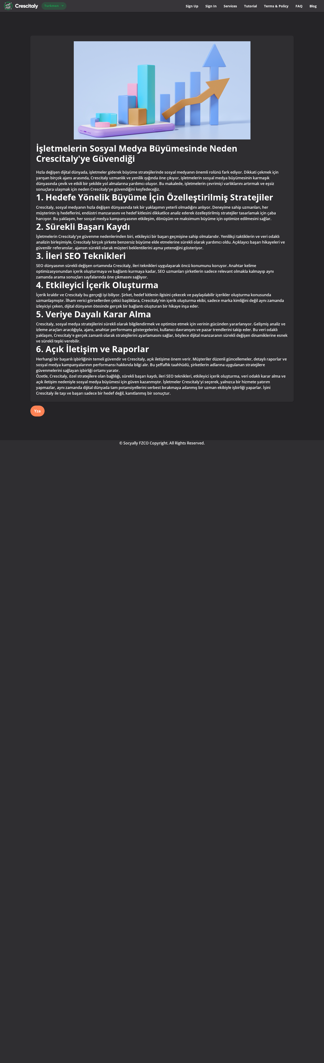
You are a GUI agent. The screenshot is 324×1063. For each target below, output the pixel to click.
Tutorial (250, 6)
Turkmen (51, 6)
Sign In (211, 6)
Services (230, 6)
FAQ (299, 6)
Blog (313, 6)
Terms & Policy (276, 6)
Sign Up (192, 6)
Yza (37, 411)
